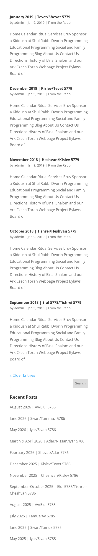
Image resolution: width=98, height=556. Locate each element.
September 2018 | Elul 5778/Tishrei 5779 (45, 302)
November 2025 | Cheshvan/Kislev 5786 (44, 475)
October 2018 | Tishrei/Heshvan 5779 (43, 231)
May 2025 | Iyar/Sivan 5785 (33, 538)
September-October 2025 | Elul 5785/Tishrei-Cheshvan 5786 (48, 490)
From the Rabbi (60, 22)
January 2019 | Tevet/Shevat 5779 (40, 16)
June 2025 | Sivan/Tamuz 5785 (36, 527)
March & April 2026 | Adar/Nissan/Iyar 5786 (47, 441)
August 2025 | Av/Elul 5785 (33, 504)
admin (19, 22)
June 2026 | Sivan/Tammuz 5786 (37, 418)
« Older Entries (22, 375)
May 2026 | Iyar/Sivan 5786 (33, 429)
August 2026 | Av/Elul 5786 (33, 407)
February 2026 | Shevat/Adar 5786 (39, 452)
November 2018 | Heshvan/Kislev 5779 (44, 159)
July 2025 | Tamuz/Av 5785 (32, 516)
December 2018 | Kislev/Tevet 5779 (41, 88)
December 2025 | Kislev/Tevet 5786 (40, 463)
